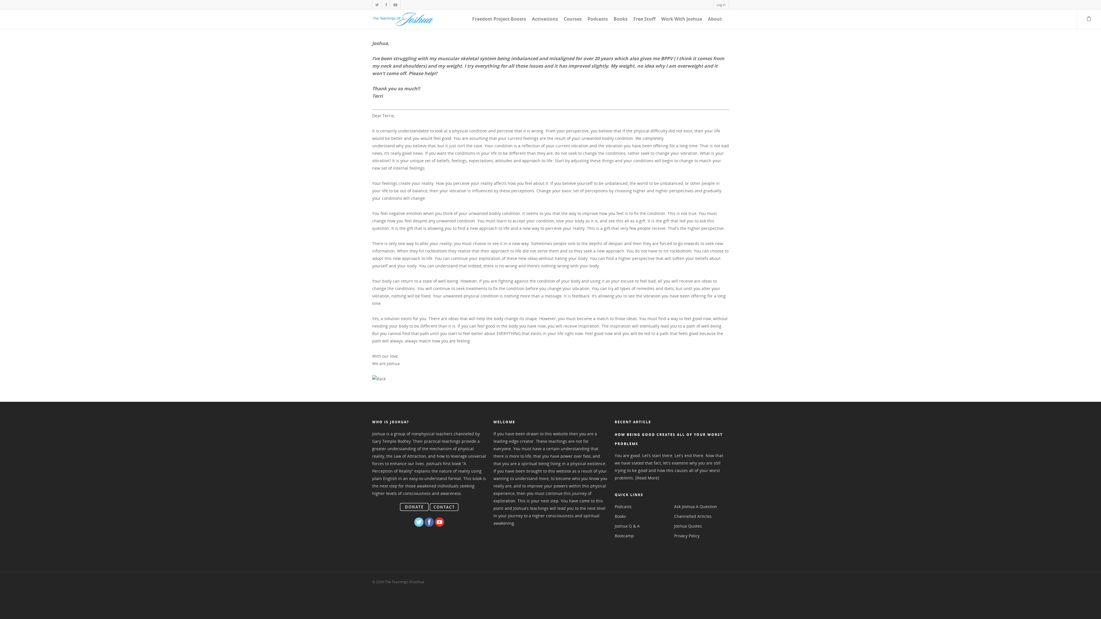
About (715, 19)
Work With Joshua (681, 19)
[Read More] (647, 478)
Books (621, 19)
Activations (545, 19)
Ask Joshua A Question (695, 506)
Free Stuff (644, 19)
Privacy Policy (687, 535)
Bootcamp (624, 535)
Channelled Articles (693, 516)
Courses (573, 19)
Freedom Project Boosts (499, 19)
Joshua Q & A (627, 526)
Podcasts (597, 19)
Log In (721, 5)
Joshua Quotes (688, 526)
